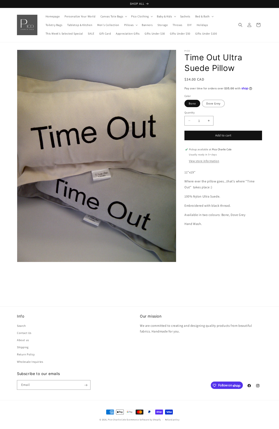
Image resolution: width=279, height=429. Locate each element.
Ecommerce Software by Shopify (144, 419)
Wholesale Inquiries (30, 361)
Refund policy (172, 419)
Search (21, 325)
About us (23, 340)
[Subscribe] (85, 385)
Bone (192, 103)
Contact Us (24, 333)
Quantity (189, 112)
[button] (113, 16)
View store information (204, 161)
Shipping (23, 347)
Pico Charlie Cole (117, 419)
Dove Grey (213, 103)
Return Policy (26, 354)
